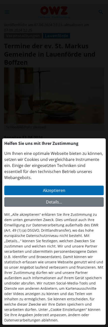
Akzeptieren (54, 190)
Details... (54, 202)
